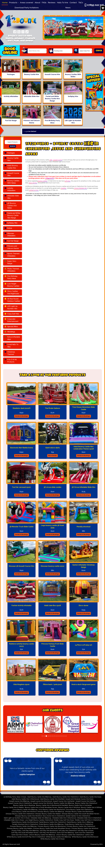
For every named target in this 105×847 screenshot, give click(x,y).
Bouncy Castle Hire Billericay (64, 803)
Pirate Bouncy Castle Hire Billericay (51, 824)
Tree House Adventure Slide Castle (83, 408)
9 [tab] (58, 736)
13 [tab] (66, 736)
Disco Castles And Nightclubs (13, 292)
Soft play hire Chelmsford (68, 830)
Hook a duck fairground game (83, 684)
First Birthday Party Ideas (12, 277)
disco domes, (33, 183)
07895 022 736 (95, 5)
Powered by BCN (96, 844)
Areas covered (26, 2)
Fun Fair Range (13, 241)
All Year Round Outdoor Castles (13, 300)
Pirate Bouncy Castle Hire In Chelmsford (79, 824)
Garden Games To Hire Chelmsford (78, 816)
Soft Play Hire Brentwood (49, 830)
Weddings (11, 332)
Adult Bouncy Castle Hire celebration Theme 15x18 (83, 448)
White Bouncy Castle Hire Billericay (58, 837)
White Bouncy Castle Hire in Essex (52, 839)
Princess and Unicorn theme (13, 247)
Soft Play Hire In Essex (85, 830)
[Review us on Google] (19, 31)
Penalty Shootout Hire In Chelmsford (25, 824)
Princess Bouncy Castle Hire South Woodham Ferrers (52, 828)
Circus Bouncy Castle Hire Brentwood (51, 809)
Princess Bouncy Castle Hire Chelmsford (81, 826)
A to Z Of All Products (12, 361)
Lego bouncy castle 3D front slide (52, 526)
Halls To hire (62, 2)
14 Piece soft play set (83, 645)
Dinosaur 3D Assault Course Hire (21, 566)
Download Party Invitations (27, 7)
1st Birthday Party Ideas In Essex (15, 797)
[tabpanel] (15, 724)
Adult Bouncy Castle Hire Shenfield (52, 799)
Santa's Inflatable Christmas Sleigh (83, 566)
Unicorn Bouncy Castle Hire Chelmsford (70, 835)
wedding (63, 188)
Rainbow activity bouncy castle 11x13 (21, 645)
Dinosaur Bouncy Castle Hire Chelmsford (20, 814)
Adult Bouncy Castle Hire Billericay (39, 797)
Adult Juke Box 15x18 (52, 605)
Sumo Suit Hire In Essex (20, 835)
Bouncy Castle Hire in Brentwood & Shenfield (52, 805)
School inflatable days (13, 338)
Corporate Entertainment (12, 320)
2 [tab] (44, 736)
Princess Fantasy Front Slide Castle (52, 645)
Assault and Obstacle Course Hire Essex (79, 799)
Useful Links (89, 835)
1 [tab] (42, 736)
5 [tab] (50, 736)
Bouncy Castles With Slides (13, 182)
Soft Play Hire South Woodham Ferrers (25, 832)
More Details (52, 455)
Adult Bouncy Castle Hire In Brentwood (25, 799)
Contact (73, 2)
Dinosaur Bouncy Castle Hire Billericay (50, 811)
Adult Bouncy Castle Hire (12, 167)
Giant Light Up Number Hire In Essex (17, 818)
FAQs (44, 2)
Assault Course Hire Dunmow (86, 801)
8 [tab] (56, 736)
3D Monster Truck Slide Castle (21, 527)
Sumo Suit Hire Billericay (65, 832)
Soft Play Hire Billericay (30, 830)
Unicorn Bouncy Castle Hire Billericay (42, 835)
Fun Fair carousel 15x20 (21, 487)
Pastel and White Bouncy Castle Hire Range (13, 215)
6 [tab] (52, 736)
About (37, 2)
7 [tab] (54, 736)
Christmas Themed (11, 353)
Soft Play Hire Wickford (47, 832)
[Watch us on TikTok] (27, 31)
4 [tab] (48, 736)
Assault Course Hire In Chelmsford (20, 803)
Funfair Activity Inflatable (22, 605)
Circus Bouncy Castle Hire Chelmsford (79, 809)
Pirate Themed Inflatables (13, 270)
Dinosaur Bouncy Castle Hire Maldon (48, 814)
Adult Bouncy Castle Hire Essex (90, 797)
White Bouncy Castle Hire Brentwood (85, 837)
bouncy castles (42, 181)
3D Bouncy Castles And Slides (11, 205)
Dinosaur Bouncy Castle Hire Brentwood (79, 811)
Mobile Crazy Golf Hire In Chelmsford (88, 820)
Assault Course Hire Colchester (64, 801)
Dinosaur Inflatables (11, 234)
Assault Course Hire (13, 174)
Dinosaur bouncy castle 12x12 (52, 566)
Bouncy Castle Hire (13, 159)
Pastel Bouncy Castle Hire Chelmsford (52, 822)
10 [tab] (60, 736)
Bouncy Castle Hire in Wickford (69, 807)
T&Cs (80, 2)
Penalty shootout (83, 527)
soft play (67, 181)
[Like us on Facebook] (14, 31)
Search (12, 146)
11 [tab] (62, 736)
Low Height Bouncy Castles (13, 285)
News (67, 7)
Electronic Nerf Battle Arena (21, 448)
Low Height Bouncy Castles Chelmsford (39, 820)
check (99, 51)
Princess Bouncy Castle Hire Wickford (84, 828)
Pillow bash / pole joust (52, 684)
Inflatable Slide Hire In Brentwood (64, 818)
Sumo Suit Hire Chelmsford (84, 832)
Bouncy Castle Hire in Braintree (24, 805)
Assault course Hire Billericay (19, 801)
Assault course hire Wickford (43, 803)
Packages (11, 153)
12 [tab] (64, 736)
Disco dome (83, 605)
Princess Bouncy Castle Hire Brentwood (52, 826)
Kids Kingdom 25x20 (21, 684)
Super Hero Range (11, 262)
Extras (9, 228)
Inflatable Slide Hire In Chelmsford (89, 818)
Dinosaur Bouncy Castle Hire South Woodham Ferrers (80, 814)
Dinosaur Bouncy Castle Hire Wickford (28, 816)
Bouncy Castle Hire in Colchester (80, 805)
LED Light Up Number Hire (12, 307)
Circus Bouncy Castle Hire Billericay (25, 809)
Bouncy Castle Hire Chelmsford (86, 803)
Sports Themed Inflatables (13, 255)
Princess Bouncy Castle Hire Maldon (19, 828)
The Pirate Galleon (52, 408)
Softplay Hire (12, 223)
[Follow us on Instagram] (23, 31)
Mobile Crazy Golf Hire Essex (64, 820)
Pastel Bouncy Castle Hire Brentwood (25, 822)
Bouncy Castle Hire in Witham (91, 807)
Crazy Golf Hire (13, 314)
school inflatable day (80, 188)
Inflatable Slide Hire (13, 197)
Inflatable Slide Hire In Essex (14, 820)
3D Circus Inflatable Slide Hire (83, 487)
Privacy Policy (16, 830)
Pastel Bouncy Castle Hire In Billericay (80, 822)
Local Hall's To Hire (12, 345)
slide (51, 160)
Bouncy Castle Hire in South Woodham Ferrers (41, 807)
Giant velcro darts (52, 448)
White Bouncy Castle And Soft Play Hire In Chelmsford (26, 837)
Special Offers (12, 326)
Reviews (51, 2)
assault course (57, 160)
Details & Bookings (21, 416)
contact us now (33, 190)
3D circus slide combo (52, 487)
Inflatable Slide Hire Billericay (41, 818)
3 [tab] (46, 736)
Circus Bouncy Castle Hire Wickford (24, 811)
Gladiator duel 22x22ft (21, 408)
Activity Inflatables (11, 189)
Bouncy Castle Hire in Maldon (13, 807)
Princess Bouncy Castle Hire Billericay (23, 826)
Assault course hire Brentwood (41, 801)
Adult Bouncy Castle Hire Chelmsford (65, 797)
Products (13, 2)
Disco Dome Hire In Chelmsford (54, 816)
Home (5, 2)
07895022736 (49, 178)
